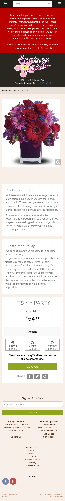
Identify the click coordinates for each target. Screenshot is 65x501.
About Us (32, 450)
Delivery (32, 456)
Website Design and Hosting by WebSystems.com (51, 495)
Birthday (12, 90)
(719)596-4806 (44, 83)
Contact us (32, 453)
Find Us (17, 436)
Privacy (32, 462)
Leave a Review (32, 459)
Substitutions (32, 465)
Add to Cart (32, 366)
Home (4, 90)
